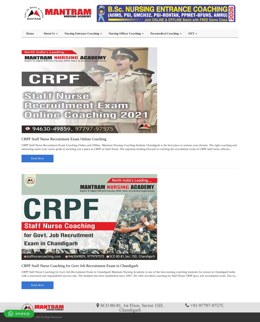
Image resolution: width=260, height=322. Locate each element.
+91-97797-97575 (206, 305)
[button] (19, 313)
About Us (49, 33)
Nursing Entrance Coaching (82, 33)
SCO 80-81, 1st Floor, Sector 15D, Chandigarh (131, 307)
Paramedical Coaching (164, 33)
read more (37, 158)
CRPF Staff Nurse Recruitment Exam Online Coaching (64, 139)
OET (191, 33)
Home (30, 33)
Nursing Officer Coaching (125, 33)
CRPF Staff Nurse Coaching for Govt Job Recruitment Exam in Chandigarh (80, 266)
